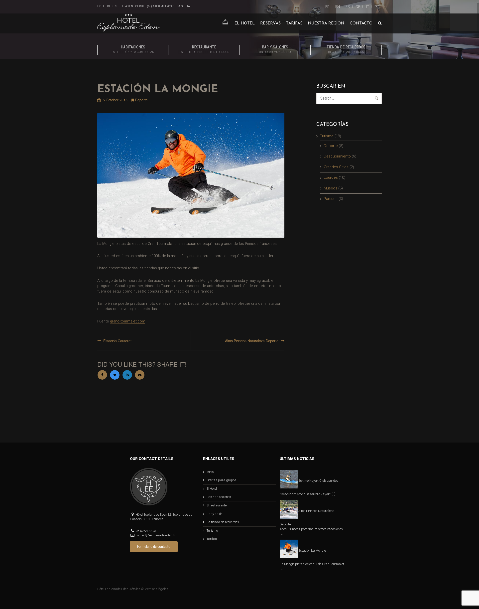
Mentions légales (156, 589)
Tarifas (294, 23)
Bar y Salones (275, 49)
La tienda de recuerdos (223, 522)
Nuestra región (326, 23)
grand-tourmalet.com (127, 321)
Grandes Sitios (336, 167)
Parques (331, 198)
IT (367, 6)
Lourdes (331, 177)
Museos (330, 188)
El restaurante (217, 505)
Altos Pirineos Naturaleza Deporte (251, 340)
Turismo (327, 136)
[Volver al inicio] (225, 23)
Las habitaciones (219, 497)
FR (327, 6)
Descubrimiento (337, 156)
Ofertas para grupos (221, 480)
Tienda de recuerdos (346, 49)
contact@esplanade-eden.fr (155, 535)
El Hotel (245, 23)
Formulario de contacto (153, 547)
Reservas (270, 23)
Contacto (361, 23)
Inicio (210, 472)
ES (348, 6)
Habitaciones (133, 49)
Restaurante (203, 49)
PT (377, 6)
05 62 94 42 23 (146, 531)
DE (358, 6)
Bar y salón (215, 514)
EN (337, 6)
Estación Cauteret (117, 340)
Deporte (141, 99)
